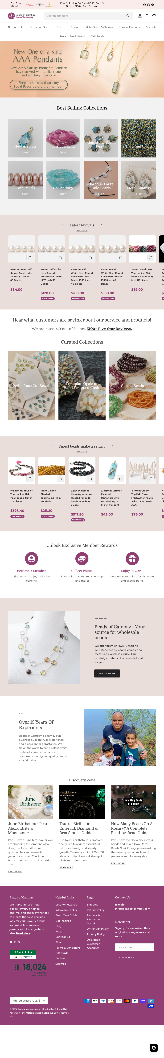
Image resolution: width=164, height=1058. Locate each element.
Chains (75, 27)
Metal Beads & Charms (99, 27)
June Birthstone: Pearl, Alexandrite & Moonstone (29, 828)
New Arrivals (15, 27)
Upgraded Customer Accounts (93, 943)
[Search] (128, 16)
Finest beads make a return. (82, 446)
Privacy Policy (96, 934)
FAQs (58, 931)
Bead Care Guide (66, 915)
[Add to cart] (29, 257)
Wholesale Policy (66, 910)
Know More (107, 673)
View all (82, 230)
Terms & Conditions (67, 947)
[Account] (139, 16)
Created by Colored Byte (55, 1009)
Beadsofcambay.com (28, 1009)
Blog (58, 926)
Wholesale (97, 36)
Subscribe (126, 957)
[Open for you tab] (154, 1048)
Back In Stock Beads (72, 36)
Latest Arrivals (82, 225)
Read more (15, 871)
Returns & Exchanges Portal (94, 919)
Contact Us (62, 936)
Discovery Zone (82, 780)
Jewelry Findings (129, 27)
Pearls (60, 27)
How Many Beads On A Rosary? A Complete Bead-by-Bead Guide (131, 828)
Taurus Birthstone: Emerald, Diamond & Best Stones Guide (78, 828)
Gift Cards (61, 953)
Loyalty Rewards (66, 904)
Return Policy (95, 910)
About (59, 942)
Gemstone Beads (39, 27)
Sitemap (60, 963)
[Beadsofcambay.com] (21, 16)
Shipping (92, 904)
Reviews (60, 958)
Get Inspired (63, 920)
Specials (151, 27)
